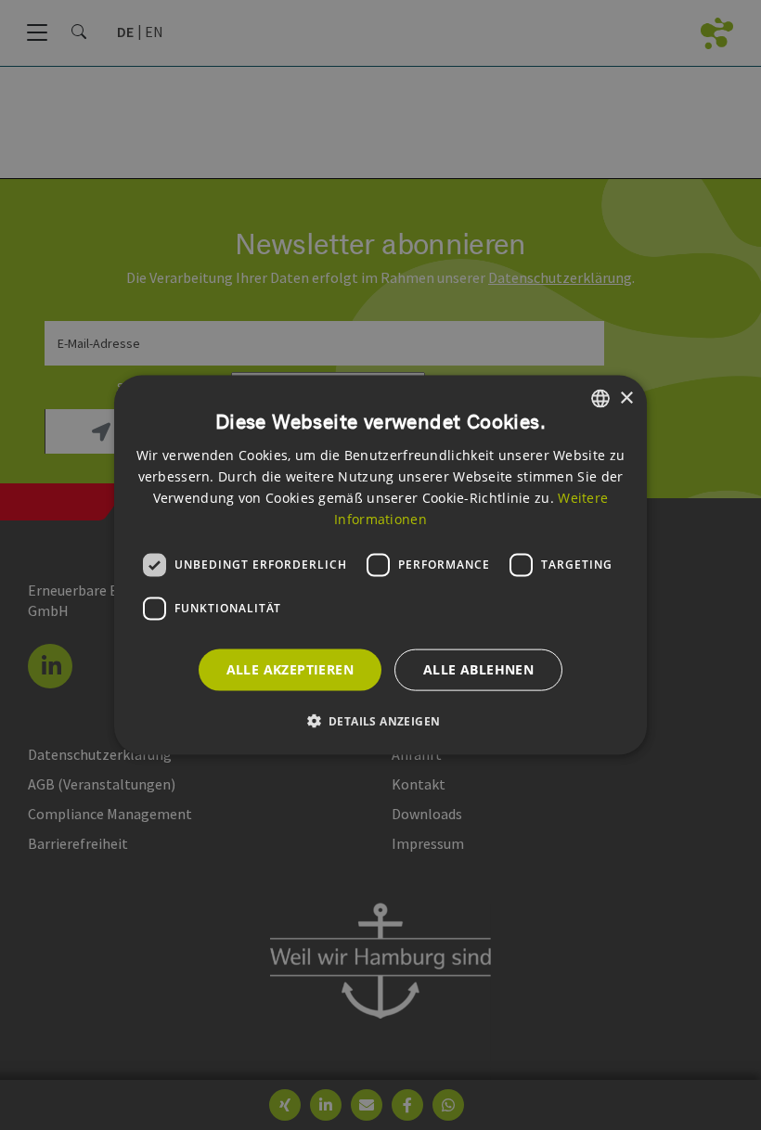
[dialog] (380, 565)
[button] (381, 720)
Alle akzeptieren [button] (290, 669)
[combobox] (600, 399)
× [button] (626, 397)
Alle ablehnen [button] (478, 669)
